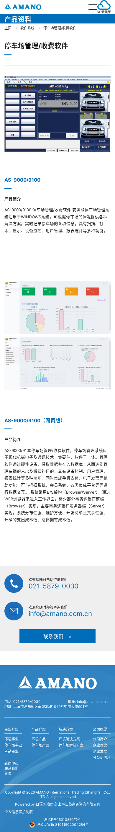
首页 (8, 773)
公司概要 (100, 729)
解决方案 (66, 729)
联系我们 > (57, 636)
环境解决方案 (69, 739)
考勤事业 (11, 751)
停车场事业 (13, 745)
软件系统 (27, 28)
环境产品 (39, 739)
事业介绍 (11, 729)
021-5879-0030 (53, 586)
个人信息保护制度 (18, 812)
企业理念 (100, 745)
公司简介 (100, 739)
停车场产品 (40, 745)
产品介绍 (39, 729)
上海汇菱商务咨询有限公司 (79, 804)
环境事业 (11, 739)
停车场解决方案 (71, 745)
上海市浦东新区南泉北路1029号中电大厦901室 (50, 706)
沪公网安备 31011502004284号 (63, 824)
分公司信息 (102, 757)
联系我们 (11, 768)
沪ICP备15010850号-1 (62, 819)
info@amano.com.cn (60, 613)
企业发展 (100, 751)
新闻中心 (11, 763)
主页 (8, 28)
